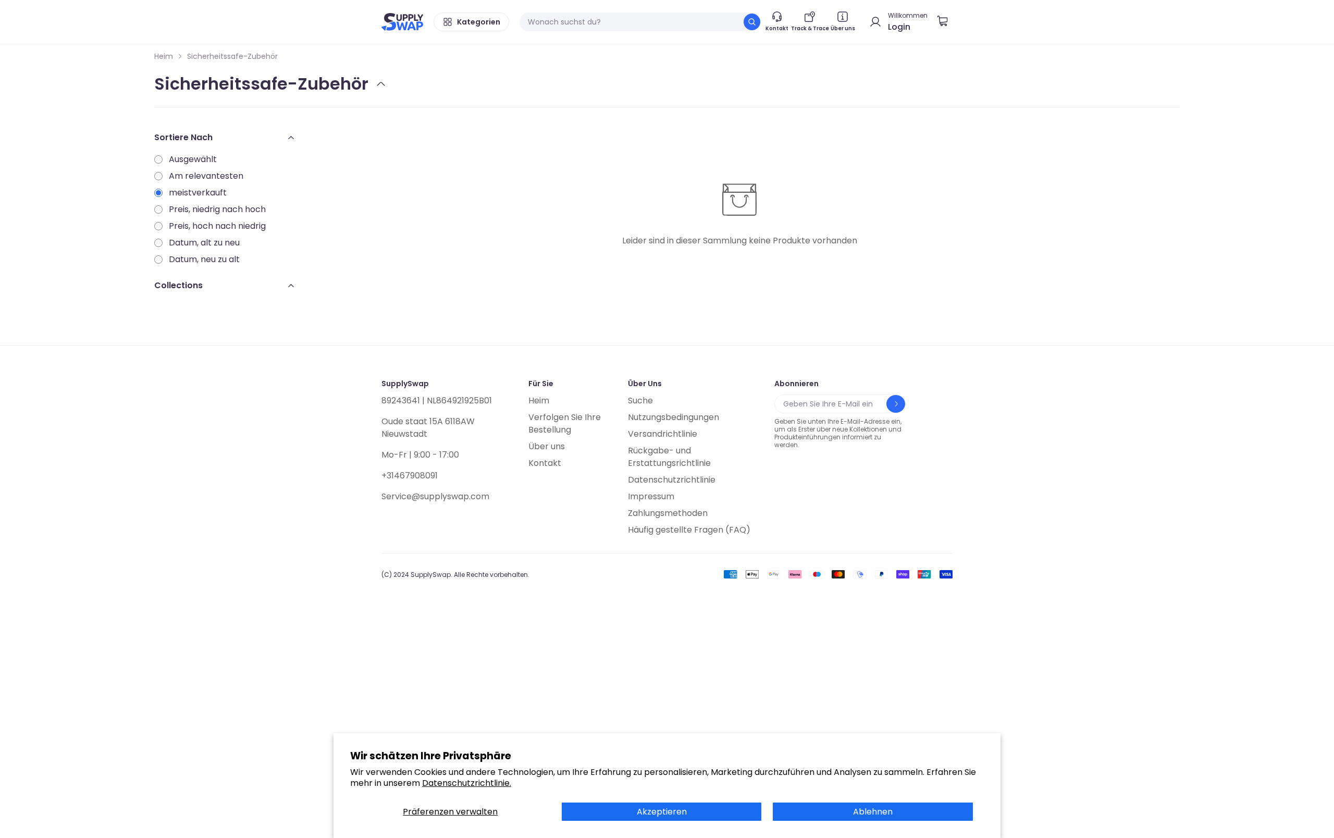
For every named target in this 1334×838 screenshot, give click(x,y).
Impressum (651, 496)
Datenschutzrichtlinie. (466, 783)
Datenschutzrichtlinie (671, 480)
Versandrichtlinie (662, 434)
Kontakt (544, 463)
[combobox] (640, 22)
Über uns (546, 446)
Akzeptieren (662, 812)
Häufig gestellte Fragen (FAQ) (689, 530)
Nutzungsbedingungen (673, 417)
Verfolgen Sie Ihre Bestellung (564, 423)
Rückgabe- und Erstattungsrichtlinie (669, 457)
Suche (640, 400)
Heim (163, 56)
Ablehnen (873, 812)
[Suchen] (752, 22)
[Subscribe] (895, 404)
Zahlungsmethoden (668, 513)
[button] (946, 22)
